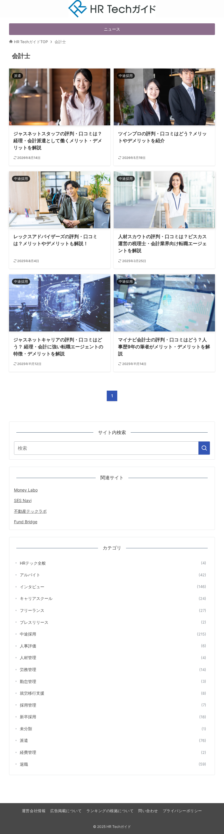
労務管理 (113, 669)
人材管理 (113, 657)
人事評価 (113, 645)
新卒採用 (113, 716)
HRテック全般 (113, 563)
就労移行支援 (113, 693)
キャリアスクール (113, 598)
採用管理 (113, 705)
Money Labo (26, 489)
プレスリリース (113, 622)
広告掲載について (66, 810)
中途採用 (113, 633)
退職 (113, 764)
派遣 (113, 740)
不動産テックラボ (30, 511)
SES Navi (23, 500)
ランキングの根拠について (110, 810)
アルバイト (113, 574)
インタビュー (113, 586)
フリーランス (113, 610)
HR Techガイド (112, 4)
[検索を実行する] (204, 448)
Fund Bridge (25, 521)
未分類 (113, 728)
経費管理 (113, 752)
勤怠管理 (113, 681)
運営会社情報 (34, 810)
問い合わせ (148, 810)
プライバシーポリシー (182, 810)
